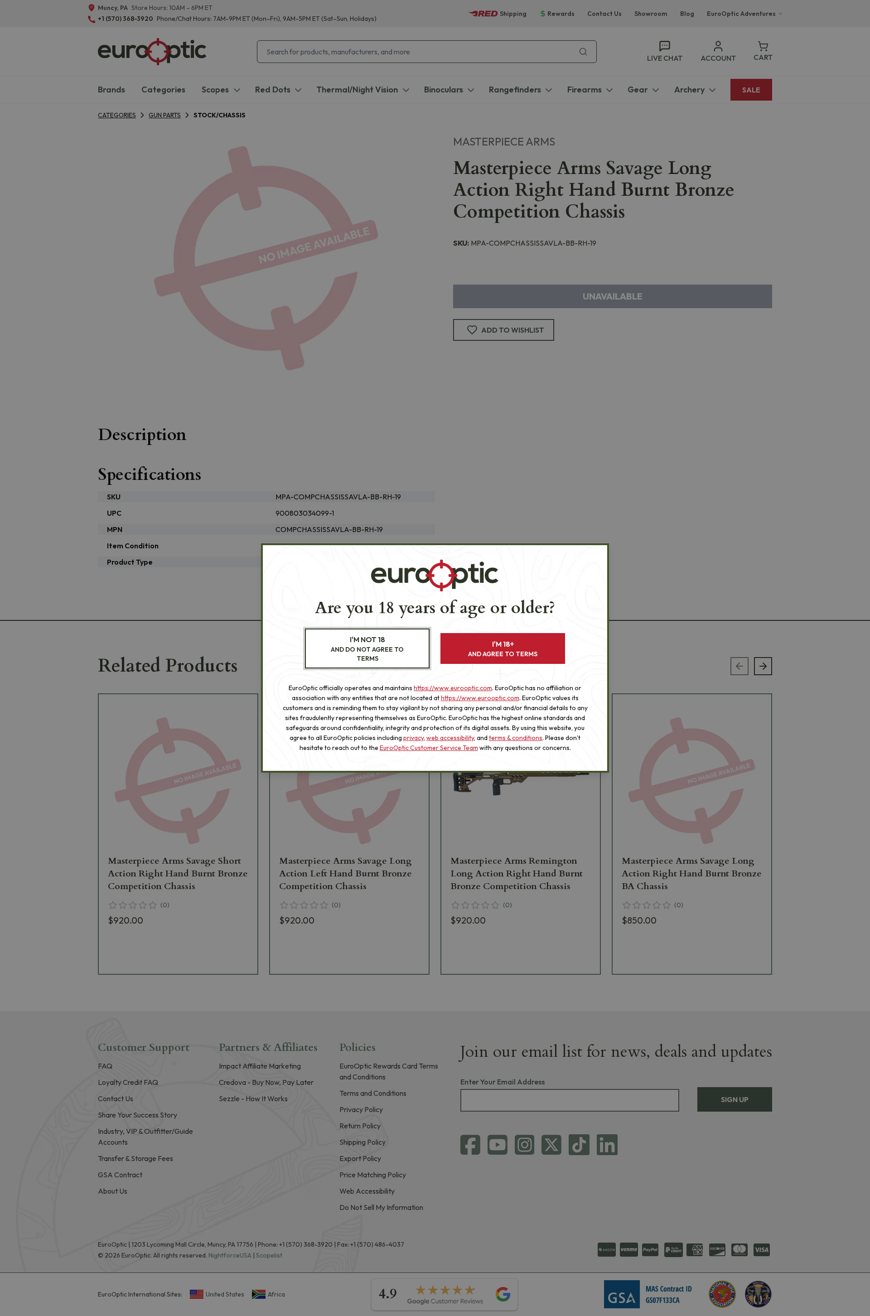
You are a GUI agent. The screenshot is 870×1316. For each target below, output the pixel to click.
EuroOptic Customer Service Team (429, 748)
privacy (413, 738)
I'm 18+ (502, 648)
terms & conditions (515, 738)
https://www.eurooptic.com (453, 688)
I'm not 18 (367, 649)
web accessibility (450, 738)
